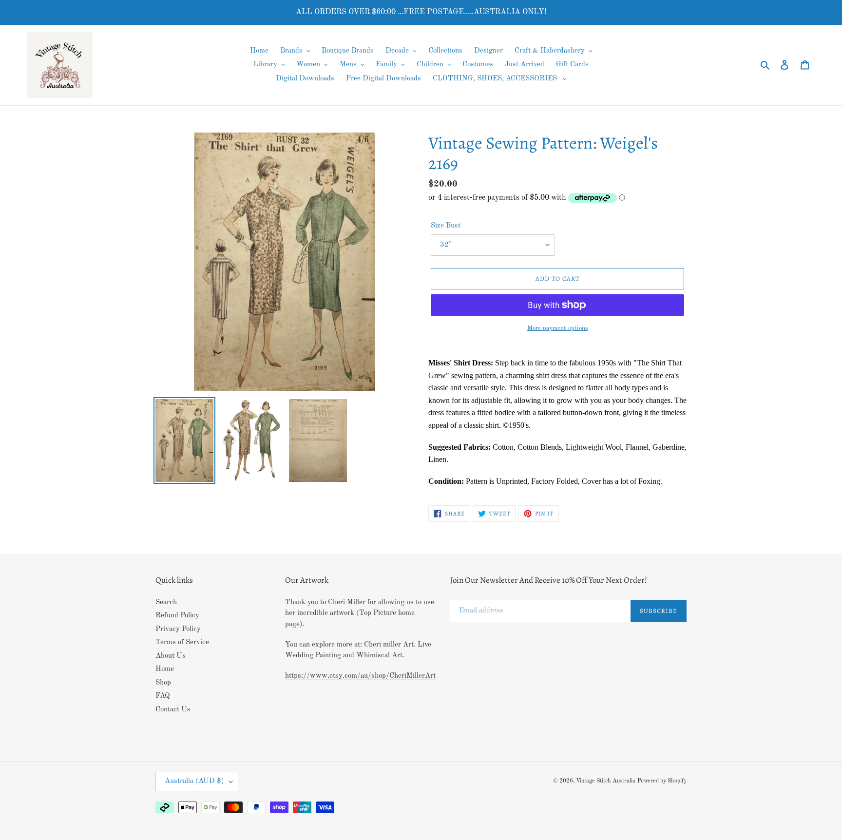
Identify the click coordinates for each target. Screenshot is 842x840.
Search (166, 602)
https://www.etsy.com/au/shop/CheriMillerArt (360, 676)
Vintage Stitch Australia (605, 781)
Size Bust (445, 225)
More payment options (557, 328)
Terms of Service (182, 642)
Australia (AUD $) (194, 781)
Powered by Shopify (662, 781)
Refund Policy (177, 615)
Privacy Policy (178, 629)
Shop (163, 683)
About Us (170, 656)
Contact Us (173, 709)
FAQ (162, 696)
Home (164, 669)
